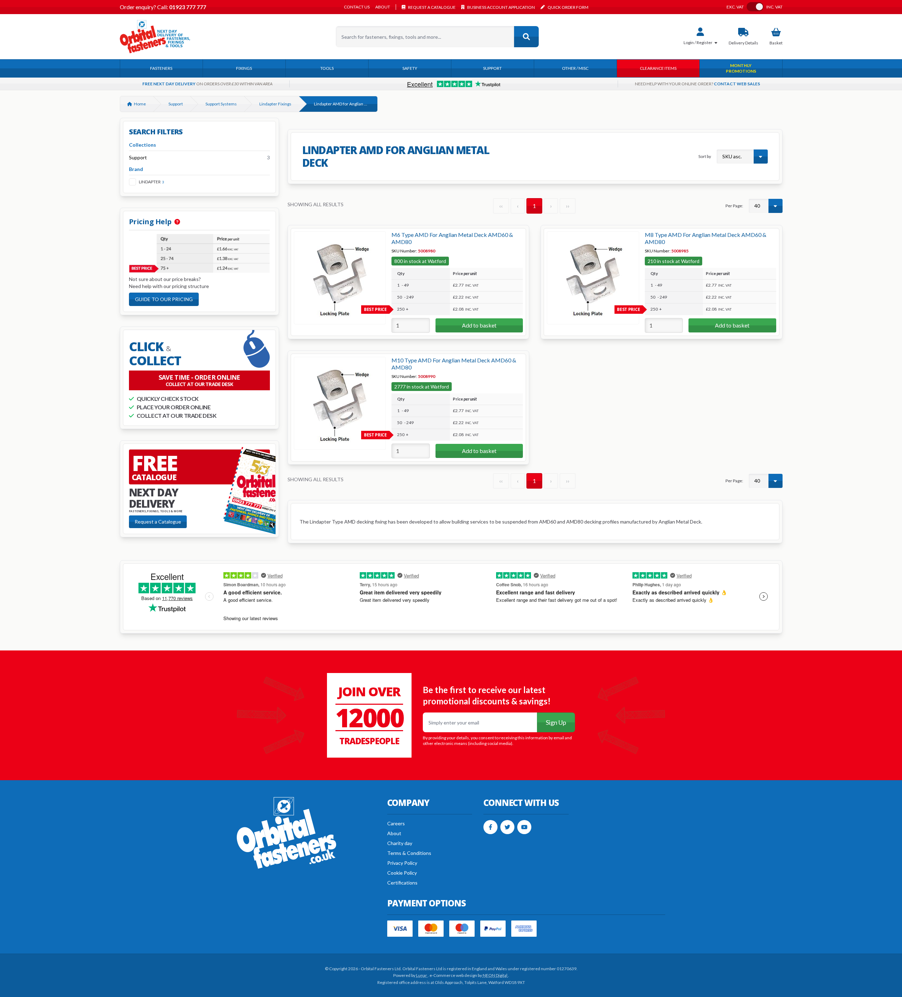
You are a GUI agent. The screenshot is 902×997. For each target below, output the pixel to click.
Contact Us (357, 7)
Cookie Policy (402, 873)
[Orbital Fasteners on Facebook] (490, 827)
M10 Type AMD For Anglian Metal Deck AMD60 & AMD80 (453, 364)
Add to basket (479, 325)
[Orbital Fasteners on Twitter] (507, 827)
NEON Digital (495, 975)
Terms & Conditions (409, 853)
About (382, 7)
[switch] (755, 6)
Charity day (399, 843)
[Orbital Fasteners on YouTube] (524, 827)
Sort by (704, 156)
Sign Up (556, 722)
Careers (396, 823)
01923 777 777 (187, 7)
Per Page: (734, 205)
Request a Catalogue (158, 522)
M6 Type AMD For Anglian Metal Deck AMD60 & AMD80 (452, 238)
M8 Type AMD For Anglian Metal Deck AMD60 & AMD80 (705, 238)
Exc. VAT (735, 7)
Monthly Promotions (741, 68)
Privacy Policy (402, 863)
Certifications (402, 883)
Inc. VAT (774, 7)
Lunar (422, 975)
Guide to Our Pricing (164, 299)
